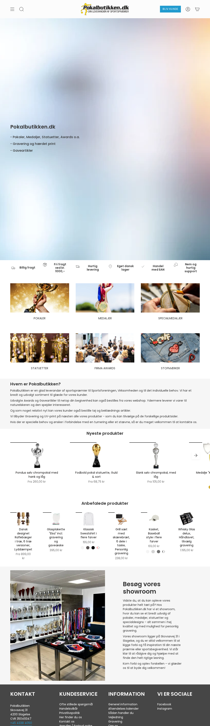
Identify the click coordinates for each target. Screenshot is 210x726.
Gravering (115, 721)
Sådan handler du (121, 713)
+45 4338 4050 (21, 723)
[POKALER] (39, 298)
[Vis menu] (12, 9)
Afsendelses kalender (123, 709)
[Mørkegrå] (158, 551)
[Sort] (93, 547)
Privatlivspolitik (69, 713)
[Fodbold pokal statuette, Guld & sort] (96, 455)
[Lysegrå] (153, 551)
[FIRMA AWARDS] (105, 347)
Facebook (164, 704)
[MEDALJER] (105, 298)
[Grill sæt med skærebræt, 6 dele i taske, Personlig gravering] (121, 518)
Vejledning (115, 717)
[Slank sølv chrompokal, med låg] (156, 455)
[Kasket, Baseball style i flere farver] (154, 518)
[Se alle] (99, 547)
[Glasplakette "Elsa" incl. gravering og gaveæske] (56, 518)
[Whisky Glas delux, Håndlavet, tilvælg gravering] (187, 518)
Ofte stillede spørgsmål (76, 704)
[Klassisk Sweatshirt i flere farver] (89, 518)
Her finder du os (70, 717)
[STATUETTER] (39, 347)
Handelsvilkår (68, 709)
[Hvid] (82, 547)
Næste (196, 455)
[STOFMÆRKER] (170, 347)
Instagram (164, 709)
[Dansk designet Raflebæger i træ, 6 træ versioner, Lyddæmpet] (23, 518)
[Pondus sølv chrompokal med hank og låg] (36, 455)
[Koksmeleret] (87, 547)
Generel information (122, 704)
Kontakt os (66, 721)
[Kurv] (197, 9)
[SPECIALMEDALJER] (170, 298)
